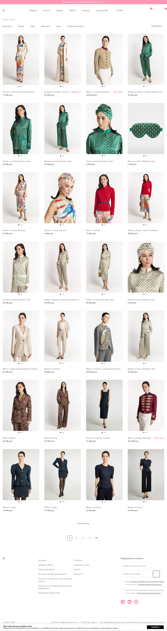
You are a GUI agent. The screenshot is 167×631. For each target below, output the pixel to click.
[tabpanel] (21, 59)
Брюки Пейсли (50, 438)
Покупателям (102, 10)
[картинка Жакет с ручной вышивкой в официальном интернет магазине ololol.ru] (104, 59)
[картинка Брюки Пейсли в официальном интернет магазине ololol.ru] (62, 405)
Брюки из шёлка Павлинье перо (58, 161)
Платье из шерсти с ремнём (98, 438)
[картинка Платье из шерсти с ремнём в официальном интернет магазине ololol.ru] (104, 405)
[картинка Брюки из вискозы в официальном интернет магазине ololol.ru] (62, 336)
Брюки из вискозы (52, 369)
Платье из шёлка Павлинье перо (100, 300)
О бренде (86, 10)
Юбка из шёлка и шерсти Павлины (143, 230)
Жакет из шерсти (93, 507)
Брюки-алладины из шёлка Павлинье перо (146, 92)
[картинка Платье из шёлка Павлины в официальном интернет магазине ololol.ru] (21, 197)
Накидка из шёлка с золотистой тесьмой (62, 92)
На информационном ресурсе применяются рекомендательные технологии (132, 622)
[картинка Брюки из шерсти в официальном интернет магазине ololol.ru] (146, 474)
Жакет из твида (9, 507)
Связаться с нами (81, 565)
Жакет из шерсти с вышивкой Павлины (103, 369)
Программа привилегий (49, 593)
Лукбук (72, 10)
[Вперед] (103, 537)
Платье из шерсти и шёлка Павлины (18, 92)
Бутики (120, 10)
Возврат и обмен (45, 565)
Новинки (33, 10)
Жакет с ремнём (93, 230)
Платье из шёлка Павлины (14, 230)
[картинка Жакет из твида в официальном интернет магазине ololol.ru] (21, 474)
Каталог (46, 10)
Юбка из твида (50, 507)
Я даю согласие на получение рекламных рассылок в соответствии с (144, 591)
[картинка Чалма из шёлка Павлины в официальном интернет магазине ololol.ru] (62, 197)
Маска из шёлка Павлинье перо (141, 161)
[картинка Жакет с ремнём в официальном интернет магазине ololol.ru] (104, 197)
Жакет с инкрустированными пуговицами (21, 369)
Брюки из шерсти (135, 507)
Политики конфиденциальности (62, 628)
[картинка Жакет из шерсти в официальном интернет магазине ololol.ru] (104, 474)
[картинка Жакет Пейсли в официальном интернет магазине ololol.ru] (21, 405)
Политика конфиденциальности (52, 574)
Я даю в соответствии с (144, 582)
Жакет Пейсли (9, 438)
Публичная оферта (46, 569)
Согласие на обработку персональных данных (147, 581)
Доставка (42, 560)
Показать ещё (83, 523)
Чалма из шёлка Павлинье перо (100, 161)
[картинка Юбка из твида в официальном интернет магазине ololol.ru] (62, 474)
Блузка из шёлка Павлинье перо (17, 161)
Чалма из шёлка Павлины (55, 230)
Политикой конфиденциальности (150, 584)
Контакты (78, 574)
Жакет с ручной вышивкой (97, 92)
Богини (60, 10)
